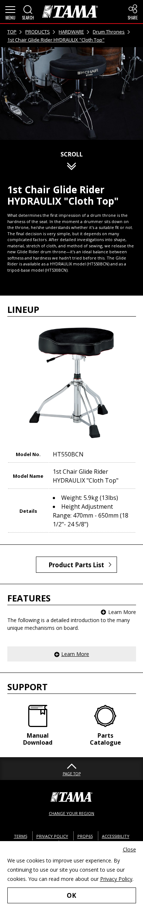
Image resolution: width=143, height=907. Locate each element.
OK (71, 895)
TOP (11, 31)
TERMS (20, 836)
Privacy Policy (116, 878)
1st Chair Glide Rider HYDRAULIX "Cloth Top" (55, 39)
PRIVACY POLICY (52, 836)
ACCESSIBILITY (115, 836)
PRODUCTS (37, 31)
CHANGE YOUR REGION (71, 813)
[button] (10, 11)
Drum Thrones (109, 31)
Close (129, 849)
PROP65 (85, 836)
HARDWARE (71, 31)
